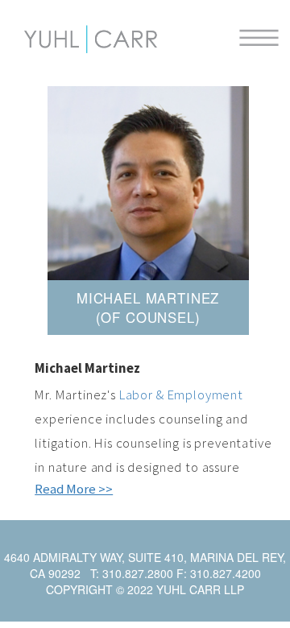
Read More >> (74, 489)
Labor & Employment (181, 394)
